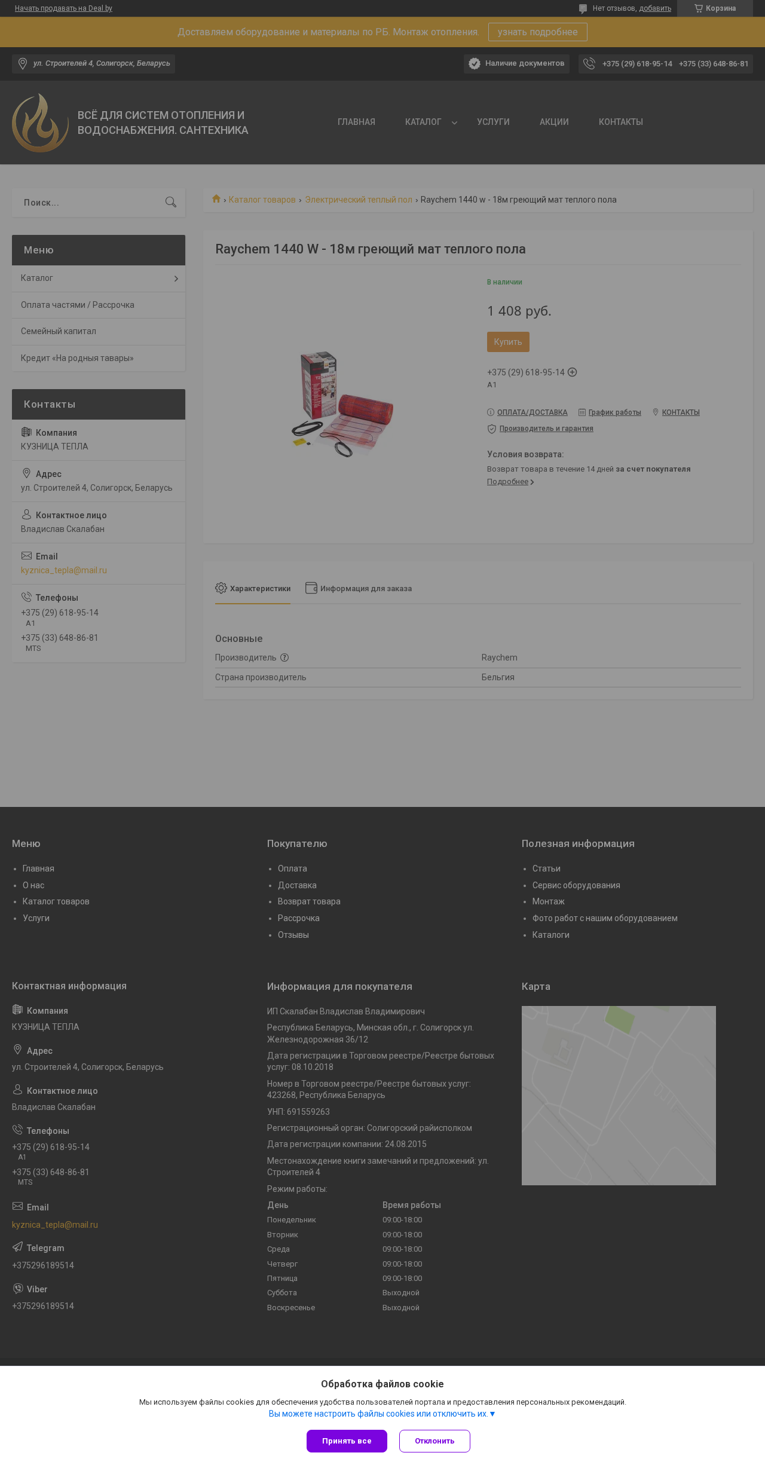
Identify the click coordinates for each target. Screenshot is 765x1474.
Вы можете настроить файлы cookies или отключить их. (378, 1413)
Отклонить (435, 1440)
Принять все (347, 1440)
